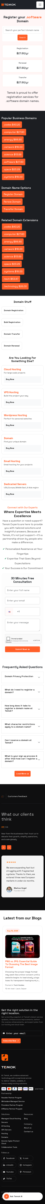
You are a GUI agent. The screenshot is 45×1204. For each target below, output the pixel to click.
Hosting (4, 1133)
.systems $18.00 (13, 176)
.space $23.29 (12, 169)
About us (27, 1128)
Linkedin (9, 1165)
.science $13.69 (12, 154)
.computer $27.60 (14, 132)
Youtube (10, 1172)
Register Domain (13, 194)
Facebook (10, 1158)
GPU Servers (6, 1130)
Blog (26, 1118)
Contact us (28, 1131)
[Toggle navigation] (40, 4)
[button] (9, 612)
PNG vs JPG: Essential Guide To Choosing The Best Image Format (21, 964)
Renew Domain (12, 201)
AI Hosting (5, 1126)
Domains (4, 1137)
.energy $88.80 (13, 139)
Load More (21, 773)
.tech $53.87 (11, 278)
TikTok (9, 1178)
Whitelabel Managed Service (13, 1101)
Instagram (27, 1165)
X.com (25, 1158)
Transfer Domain (13, 209)
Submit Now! (21, 649)
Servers (4, 1122)
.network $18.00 (13, 147)
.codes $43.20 (12, 124)
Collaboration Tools (9, 1147)
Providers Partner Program (12, 1105)
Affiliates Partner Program (11, 1109)
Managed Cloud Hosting (11, 1118)
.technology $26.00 (15, 286)
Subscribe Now (9, 1041)
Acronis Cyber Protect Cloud (10, 1142)
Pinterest (27, 1172)
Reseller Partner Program (11, 1098)
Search (22, 37)
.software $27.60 (14, 161)
